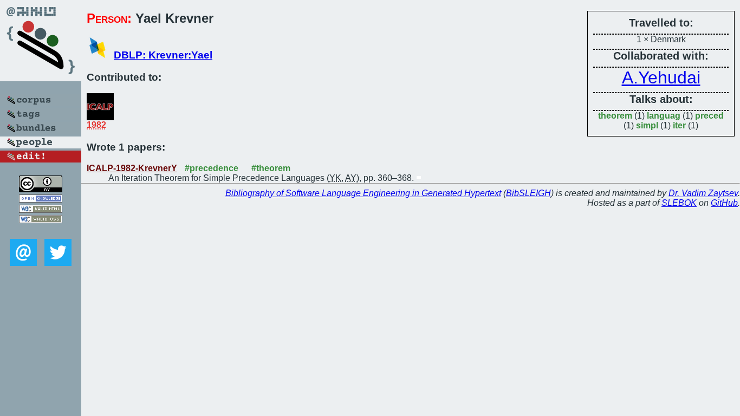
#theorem (270, 168)
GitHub (724, 202)
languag (663, 115)
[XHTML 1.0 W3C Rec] (40, 209)
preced (709, 115)
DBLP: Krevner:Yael (163, 55)
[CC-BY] (40, 189)
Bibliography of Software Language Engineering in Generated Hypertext (363, 193)
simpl (647, 125)
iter (679, 125)
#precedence (211, 168)
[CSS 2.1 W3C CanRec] (40, 231)
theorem (615, 115)
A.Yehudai (661, 77)
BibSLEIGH (528, 193)
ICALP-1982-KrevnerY (132, 168)
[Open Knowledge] (40, 199)
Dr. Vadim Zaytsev (703, 193)
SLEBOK (679, 202)
